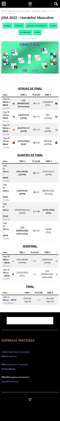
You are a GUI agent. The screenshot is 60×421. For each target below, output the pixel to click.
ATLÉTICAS (19, 26)
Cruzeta (6, 108)
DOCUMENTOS (25, 32)
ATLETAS (7, 26)
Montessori (10, 381)
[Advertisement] (30, 320)
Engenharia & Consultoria (15, 352)
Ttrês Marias (8, 303)
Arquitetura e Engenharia (14, 364)
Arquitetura (9, 356)
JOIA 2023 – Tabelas (40, 11)
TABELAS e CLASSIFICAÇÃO (36, 26)
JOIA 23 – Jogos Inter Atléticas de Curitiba (15, 11)
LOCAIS (53, 26)
